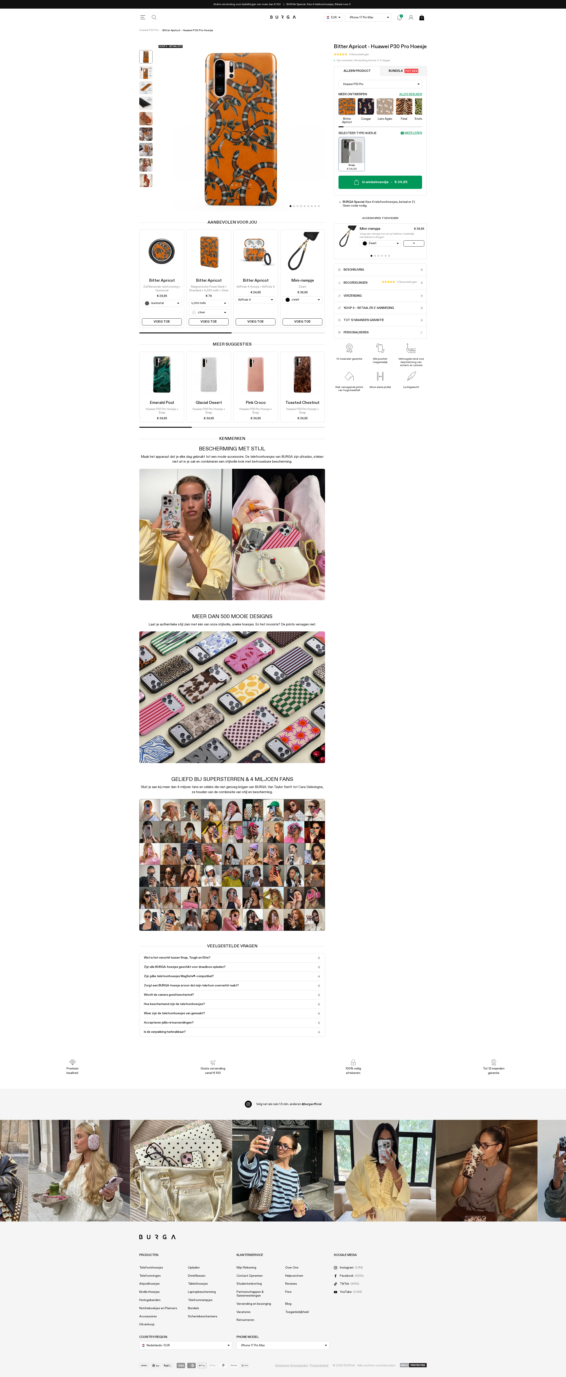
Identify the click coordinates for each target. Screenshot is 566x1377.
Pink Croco (256, 403)
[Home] (283, 17)
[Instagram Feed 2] (385, 1171)
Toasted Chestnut (302, 403)
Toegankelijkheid (297, 1312)
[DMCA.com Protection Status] (413, 1365)
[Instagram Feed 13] (79, 1171)
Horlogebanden (150, 1300)
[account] (411, 17)
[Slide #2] (297, 206)
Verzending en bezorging (254, 1303)
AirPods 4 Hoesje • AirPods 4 (256, 287)
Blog (288, 1303)
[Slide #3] (301, 206)
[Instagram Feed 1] (283, 1171)
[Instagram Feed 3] (487, 1171)
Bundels (403, 71)
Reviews (291, 1283)
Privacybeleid (319, 1365)
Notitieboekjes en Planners (158, 1308)
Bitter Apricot (162, 281)
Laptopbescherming (202, 1291)
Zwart (302, 287)
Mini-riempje (302, 281)
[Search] (154, 17)
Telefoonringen (150, 1275)
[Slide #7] (315, 206)
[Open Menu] (142, 17)
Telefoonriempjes (200, 1300)
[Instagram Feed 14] (181, 1171)
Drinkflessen (196, 1275)
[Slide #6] (312, 206)
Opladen (194, 1267)
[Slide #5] (308, 206)
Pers (288, 1291)
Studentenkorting (249, 1283)
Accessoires (148, 1316)
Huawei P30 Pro (149, 30)
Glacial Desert (209, 403)
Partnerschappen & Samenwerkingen (250, 1293)
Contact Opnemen (250, 1275)
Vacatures (243, 1312)
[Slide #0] (290, 206)
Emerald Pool (162, 403)
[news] (399, 17)
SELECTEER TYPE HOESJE (357, 133)
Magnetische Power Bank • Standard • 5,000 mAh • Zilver (209, 289)
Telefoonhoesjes (151, 1267)
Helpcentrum (294, 1275)
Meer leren (413, 133)
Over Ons (291, 1267)
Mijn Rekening (246, 1267)
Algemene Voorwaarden (291, 1365)
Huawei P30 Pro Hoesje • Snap (162, 411)
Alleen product (357, 71)
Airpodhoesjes (149, 1283)
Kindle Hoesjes (149, 1291)
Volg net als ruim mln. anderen (288, 1104)
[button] (351, 54)
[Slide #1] (294, 206)
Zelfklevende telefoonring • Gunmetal (161, 289)
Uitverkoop (147, 1324)
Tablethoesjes (198, 1283)
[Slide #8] (319, 206)
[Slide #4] (305, 206)
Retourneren (245, 1320)
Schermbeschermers (202, 1316)
